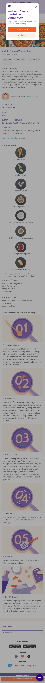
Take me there (22, 29)
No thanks (22, 35)
